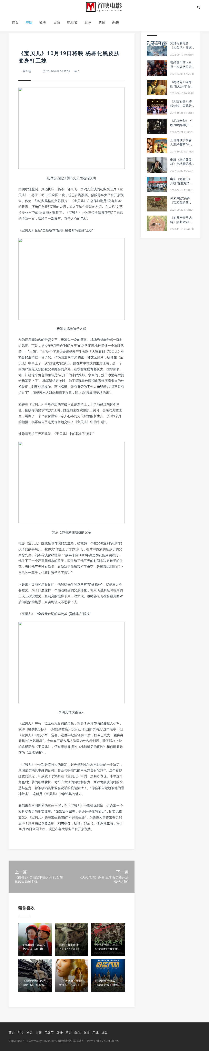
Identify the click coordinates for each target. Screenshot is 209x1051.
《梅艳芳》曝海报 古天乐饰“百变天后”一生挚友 (181, 86)
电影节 (72, 22)
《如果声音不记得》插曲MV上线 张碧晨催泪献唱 (181, 222)
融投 (115, 22)
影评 (87, 22)
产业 (95, 1032)
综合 (104, 1032)
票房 (101, 22)
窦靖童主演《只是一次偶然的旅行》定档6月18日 (182, 66)
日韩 (56, 22)
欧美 (42, 22)
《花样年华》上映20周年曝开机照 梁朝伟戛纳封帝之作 (181, 127)
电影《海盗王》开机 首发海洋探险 (181, 183)
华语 (29, 22)
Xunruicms (111, 1041)
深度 (86, 1032)
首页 (15, 22)
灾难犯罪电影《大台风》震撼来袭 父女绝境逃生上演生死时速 (181, 49)
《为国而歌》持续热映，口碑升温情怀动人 (181, 105)
